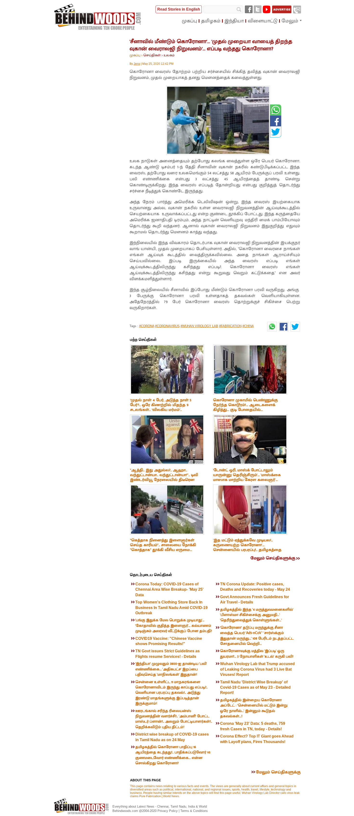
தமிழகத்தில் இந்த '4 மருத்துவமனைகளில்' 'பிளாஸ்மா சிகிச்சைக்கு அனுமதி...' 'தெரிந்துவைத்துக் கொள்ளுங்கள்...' (256, 615)
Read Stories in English (178, 9)
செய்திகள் (152, 55)
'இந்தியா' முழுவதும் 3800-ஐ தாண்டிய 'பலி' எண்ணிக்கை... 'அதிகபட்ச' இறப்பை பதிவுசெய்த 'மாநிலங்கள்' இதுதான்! (171, 669)
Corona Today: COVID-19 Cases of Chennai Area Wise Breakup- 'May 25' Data (169, 589)
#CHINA (248, 326)
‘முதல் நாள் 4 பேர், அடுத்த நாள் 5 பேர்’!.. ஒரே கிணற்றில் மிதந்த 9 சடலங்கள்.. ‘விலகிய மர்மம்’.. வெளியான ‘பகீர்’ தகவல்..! (160, 407)
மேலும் (290, 21)
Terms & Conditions (194, 811)
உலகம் (169, 55)
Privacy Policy (168, 811)
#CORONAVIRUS (167, 326)
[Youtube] (266, 9)
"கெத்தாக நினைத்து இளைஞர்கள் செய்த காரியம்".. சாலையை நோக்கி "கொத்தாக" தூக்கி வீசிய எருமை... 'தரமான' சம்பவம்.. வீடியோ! (163, 547)
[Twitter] (258, 9)
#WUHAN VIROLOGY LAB (199, 326)
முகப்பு (135, 55)
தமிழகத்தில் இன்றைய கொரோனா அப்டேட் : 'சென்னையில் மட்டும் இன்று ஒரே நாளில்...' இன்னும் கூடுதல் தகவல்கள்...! (254, 708)
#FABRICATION (230, 326)
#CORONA (146, 326)
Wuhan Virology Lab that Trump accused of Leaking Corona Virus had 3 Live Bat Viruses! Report (257, 669)
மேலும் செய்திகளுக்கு (272, 558)
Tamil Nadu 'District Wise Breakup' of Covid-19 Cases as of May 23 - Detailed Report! (255, 687)
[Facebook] (249, 9)
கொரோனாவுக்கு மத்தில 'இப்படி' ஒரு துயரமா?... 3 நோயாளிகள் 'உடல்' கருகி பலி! (256, 654)
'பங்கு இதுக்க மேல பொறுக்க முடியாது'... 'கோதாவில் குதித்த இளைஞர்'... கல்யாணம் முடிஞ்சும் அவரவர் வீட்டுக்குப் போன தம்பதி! (173, 625)
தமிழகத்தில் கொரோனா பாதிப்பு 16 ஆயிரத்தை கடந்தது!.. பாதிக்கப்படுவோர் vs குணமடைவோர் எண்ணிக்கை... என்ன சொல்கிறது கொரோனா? (172, 755)
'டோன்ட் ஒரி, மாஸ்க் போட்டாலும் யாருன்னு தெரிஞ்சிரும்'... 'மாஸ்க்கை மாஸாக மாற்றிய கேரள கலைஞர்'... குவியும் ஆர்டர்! (247, 477)
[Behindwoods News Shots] (98, 17)
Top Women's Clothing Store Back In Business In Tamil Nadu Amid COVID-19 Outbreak (171, 607)
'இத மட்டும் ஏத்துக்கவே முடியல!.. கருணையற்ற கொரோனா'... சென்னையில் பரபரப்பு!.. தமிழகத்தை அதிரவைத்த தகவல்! (247, 547)
